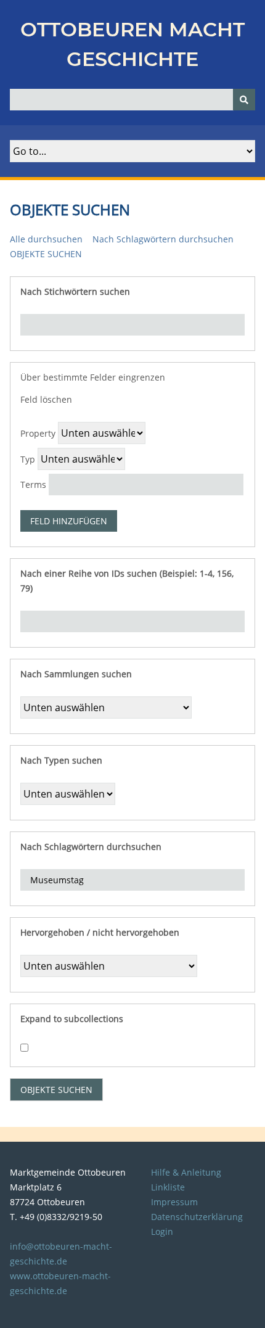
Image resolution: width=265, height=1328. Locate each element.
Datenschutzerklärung (197, 1217)
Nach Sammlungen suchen (76, 674)
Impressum (174, 1202)
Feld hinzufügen (68, 521)
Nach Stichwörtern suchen (75, 291)
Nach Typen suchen (61, 760)
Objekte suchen (46, 254)
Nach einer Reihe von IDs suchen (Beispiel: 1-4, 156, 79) (127, 580)
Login (162, 1231)
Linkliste (168, 1187)
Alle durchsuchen (46, 239)
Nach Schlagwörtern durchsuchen (163, 239)
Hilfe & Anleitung (186, 1172)
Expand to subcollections (71, 1019)
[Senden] (244, 99)
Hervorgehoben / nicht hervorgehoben (99, 932)
